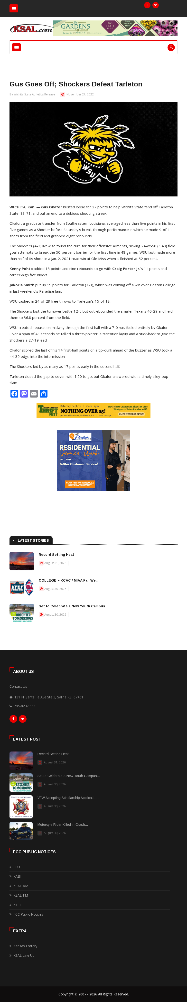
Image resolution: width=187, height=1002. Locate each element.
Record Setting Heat (56, 555)
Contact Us (18, 686)
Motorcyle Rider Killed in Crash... (62, 824)
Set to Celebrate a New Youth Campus (72, 606)
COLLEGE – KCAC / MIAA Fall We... (69, 580)
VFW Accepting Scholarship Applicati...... (68, 798)
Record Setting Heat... (54, 754)
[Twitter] (155, 5)
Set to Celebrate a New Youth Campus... (68, 776)
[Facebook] (147, 5)
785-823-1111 (25, 706)
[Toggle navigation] (13, 8)
